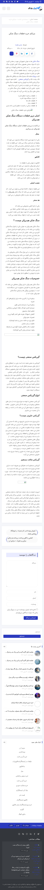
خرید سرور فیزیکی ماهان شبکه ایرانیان (22, 702)
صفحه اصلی (34, 19)
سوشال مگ (26, 825)
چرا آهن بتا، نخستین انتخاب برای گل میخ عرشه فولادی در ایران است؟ (19, 669)
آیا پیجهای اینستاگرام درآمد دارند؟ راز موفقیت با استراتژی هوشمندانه (19, 728)
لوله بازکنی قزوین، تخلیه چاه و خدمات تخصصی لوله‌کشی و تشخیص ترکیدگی (19, 719)
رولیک (34, 76)
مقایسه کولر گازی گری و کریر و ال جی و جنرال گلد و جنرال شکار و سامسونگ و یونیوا (19, 660)
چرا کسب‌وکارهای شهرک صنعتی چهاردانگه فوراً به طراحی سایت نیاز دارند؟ (19, 686)
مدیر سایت (18, 45)
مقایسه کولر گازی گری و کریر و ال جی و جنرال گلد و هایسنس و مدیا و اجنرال (19, 652)
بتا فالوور (22, 766)
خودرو (17, 825)
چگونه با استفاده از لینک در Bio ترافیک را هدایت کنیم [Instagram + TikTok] (20, 870)
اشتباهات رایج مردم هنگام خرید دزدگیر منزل (21, 677)
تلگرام (11, 825)
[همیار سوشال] (35, 8)
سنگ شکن (36, 61)
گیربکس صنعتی (23, 79)
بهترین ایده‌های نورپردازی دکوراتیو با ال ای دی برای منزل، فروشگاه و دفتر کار (19, 694)
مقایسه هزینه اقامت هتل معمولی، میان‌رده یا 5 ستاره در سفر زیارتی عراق (19, 711)
